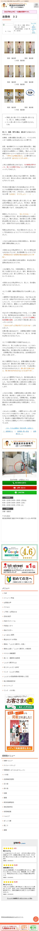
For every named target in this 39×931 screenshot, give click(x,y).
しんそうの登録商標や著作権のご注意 (16, 676)
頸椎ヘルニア (8, 760)
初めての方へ (8, 630)
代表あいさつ (8, 625)
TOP (5, 593)
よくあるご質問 (9, 635)
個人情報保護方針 (10, 681)
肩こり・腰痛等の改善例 (12, 658)
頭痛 (5, 793)
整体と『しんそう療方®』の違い (14, 644)
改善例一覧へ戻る (23, 431)
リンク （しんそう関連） (12, 672)
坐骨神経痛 (7, 811)
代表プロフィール (10, 621)
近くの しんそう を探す (11, 667)
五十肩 (6, 784)
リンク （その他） (10, 690)
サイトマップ (8, 685)
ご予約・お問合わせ (10, 612)
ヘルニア (7, 816)
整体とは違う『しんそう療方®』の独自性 (17, 648)
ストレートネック (10, 765)
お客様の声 (7, 602)
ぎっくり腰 (7, 821)
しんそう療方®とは (10, 662)
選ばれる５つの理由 (10, 639)
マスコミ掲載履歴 (10, 653)
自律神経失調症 (9, 779)
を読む (33, 32)
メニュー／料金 (9, 598)
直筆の (33, 27)
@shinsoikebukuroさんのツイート (12, 917)
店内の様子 (7, 616)
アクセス (7, 607)
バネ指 (6, 774)
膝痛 (5, 797)
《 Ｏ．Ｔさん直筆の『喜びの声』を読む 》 (19, 428)
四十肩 (6, 788)
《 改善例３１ (8, 431)
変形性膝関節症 (9, 802)
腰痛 (5, 830)
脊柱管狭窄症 (8, 807)
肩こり (6, 825)
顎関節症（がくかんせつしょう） (15, 770)
